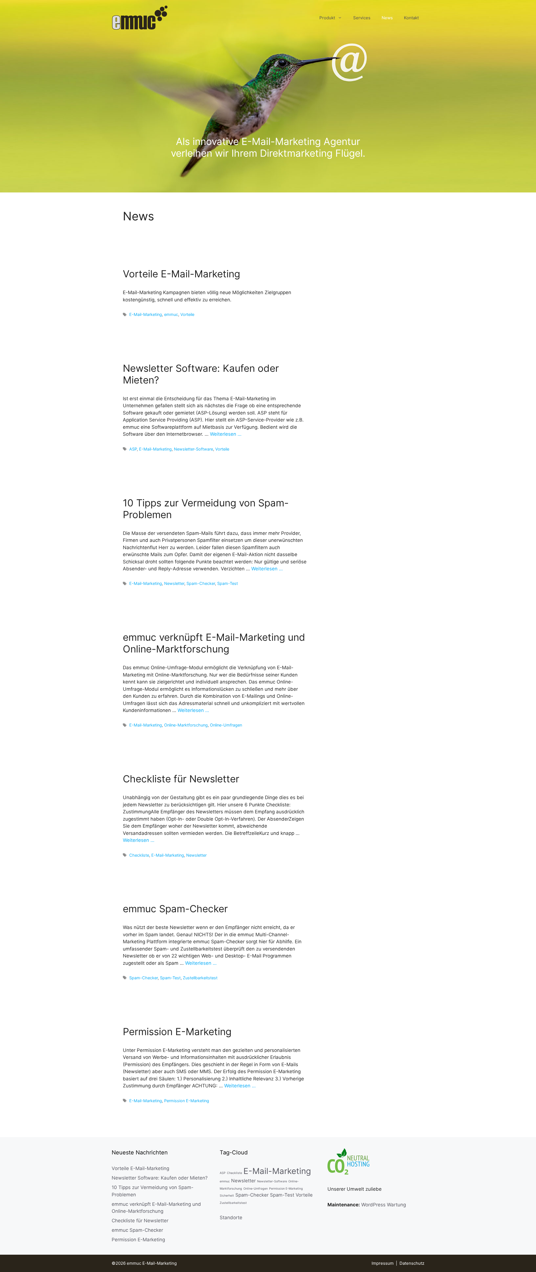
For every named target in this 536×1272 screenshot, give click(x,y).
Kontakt (411, 17)
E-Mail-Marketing (145, 314)
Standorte (231, 1217)
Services (361, 17)
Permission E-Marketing (177, 1031)
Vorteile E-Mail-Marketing (181, 274)
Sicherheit (227, 1195)
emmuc (171, 314)
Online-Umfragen (226, 725)
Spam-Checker (200, 583)
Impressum (383, 1263)
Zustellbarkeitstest (200, 977)
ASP (133, 449)
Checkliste (139, 855)
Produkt (327, 17)
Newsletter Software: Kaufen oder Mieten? (160, 1178)
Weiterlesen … (225, 434)
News (387, 17)
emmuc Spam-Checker (175, 908)
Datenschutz (411, 1263)
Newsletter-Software (193, 449)
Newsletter (174, 583)
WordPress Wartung (383, 1204)
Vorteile (187, 314)
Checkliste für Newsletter (181, 779)
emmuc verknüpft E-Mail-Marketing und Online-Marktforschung (214, 643)
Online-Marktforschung (186, 725)
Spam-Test (227, 583)
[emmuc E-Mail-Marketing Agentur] (140, 17)
